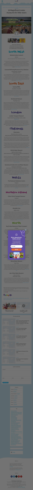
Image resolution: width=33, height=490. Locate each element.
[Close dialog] (25, 230)
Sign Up (16, 249)
